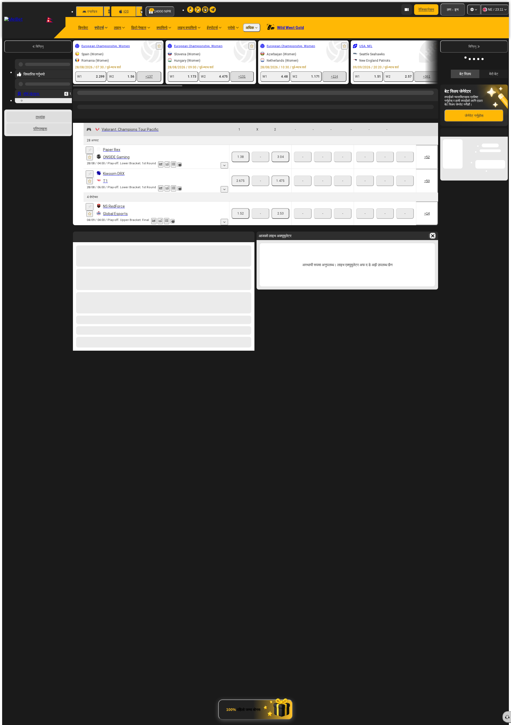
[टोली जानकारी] (179, 164)
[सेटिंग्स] (473, 10)
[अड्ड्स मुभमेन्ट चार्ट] (167, 164)
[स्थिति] (173, 164)
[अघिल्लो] (66, 89)
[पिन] (89, 150)
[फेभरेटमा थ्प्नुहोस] (159, 46)
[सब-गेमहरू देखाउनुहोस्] (224, 165)
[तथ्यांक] (160, 164)
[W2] (280, 157)
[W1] (240, 157)
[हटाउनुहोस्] (433, 236)
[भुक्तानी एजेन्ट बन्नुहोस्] (406, 9)
